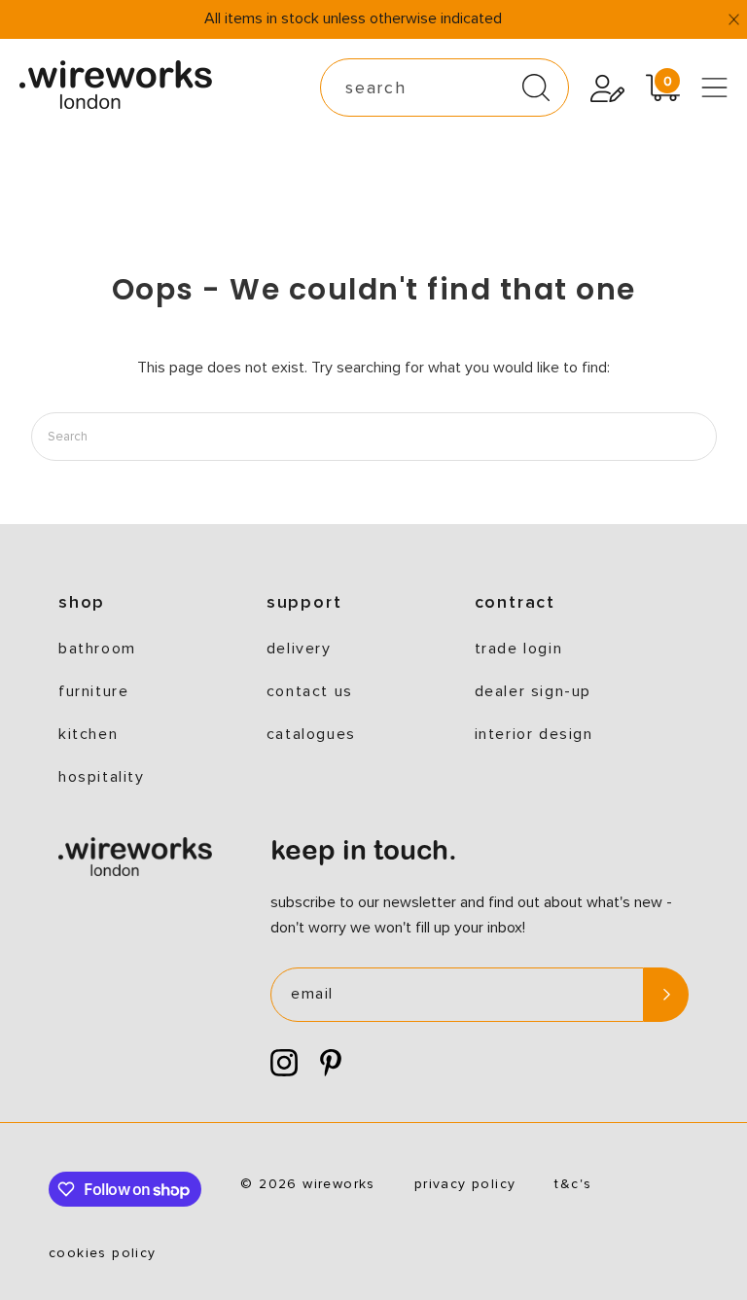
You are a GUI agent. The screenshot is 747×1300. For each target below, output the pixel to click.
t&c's (572, 1184)
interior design (534, 734)
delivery (299, 648)
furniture (93, 691)
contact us (310, 691)
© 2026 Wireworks (307, 1184)
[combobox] (444, 87)
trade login (519, 648)
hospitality (101, 777)
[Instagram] (284, 1063)
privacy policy (465, 1184)
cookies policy (103, 1253)
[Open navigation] (714, 87)
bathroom (97, 648)
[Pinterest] (330, 1063)
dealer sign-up (533, 691)
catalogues (311, 734)
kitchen (88, 734)
